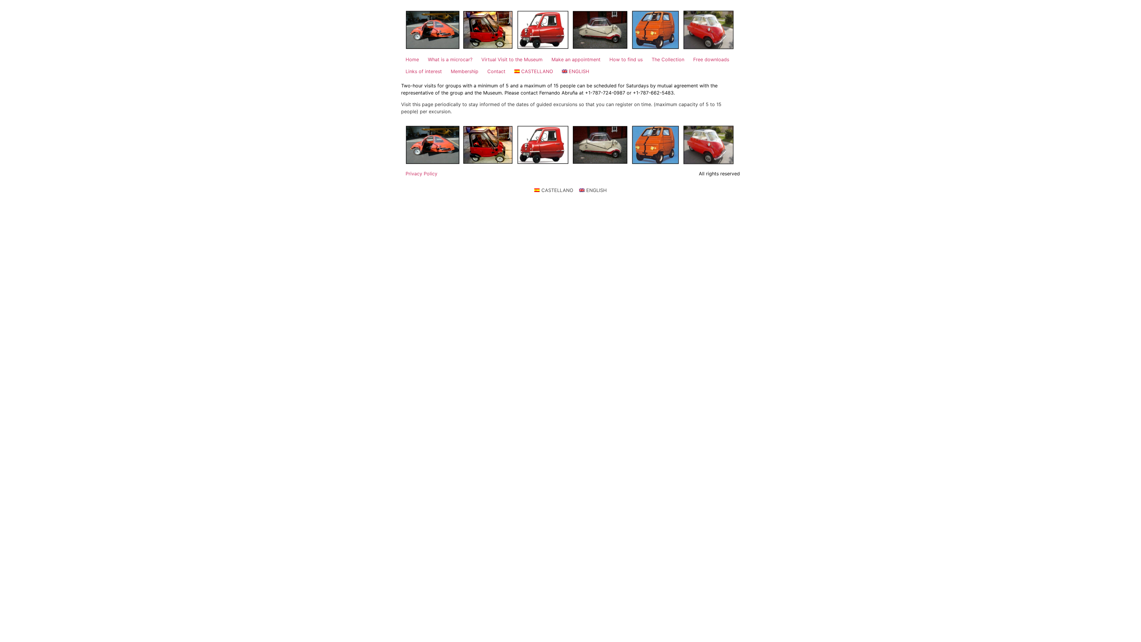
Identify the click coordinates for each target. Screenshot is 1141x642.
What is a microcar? (450, 59)
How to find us (626, 59)
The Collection (668, 59)
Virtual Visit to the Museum (512, 59)
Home (412, 59)
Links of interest (424, 71)
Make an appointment (576, 59)
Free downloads (711, 59)
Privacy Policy (421, 174)
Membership (464, 71)
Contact (496, 71)
